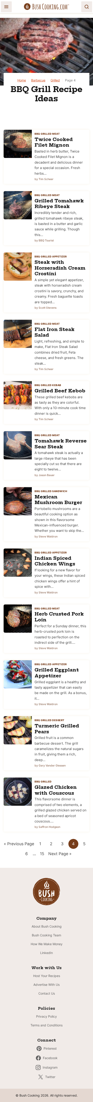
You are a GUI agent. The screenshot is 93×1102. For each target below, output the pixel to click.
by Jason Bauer (45, 475)
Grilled (55, 80)
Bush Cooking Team (46, 935)
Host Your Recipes (46, 976)
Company (46, 918)
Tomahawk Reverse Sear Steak (61, 443)
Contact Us (46, 993)
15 (43, 855)
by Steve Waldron (46, 536)
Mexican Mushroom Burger (58, 499)
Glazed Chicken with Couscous (56, 790)
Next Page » (60, 855)
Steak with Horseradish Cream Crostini (60, 267)
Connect (46, 1040)
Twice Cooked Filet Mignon (54, 142)
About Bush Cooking (47, 926)
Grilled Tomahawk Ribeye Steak (59, 203)
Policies (46, 1008)
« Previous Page (19, 845)
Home (21, 80)
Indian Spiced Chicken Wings (55, 561)
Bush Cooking (46, 6)
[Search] (86, 6)
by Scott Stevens (45, 307)
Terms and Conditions (46, 1025)
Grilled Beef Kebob (60, 391)
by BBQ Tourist (44, 240)
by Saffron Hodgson (47, 827)
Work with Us (46, 967)
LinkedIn (46, 953)
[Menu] (6, 6)
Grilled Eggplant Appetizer (57, 672)
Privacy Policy (46, 1016)
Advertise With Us (46, 984)
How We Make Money (47, 944)
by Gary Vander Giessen (50, 765)
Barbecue (38, 80)
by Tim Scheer (44, 179)
